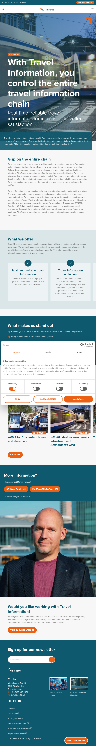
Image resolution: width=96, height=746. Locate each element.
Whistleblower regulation (19, 728)
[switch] (36, 389)
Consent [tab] (16, 352)
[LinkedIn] (9, 701)
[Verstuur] (52, 660)
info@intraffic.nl (18, 695)
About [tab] (79, 352)
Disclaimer (12, 713)
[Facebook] (14, 701)
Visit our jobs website (22, 630)
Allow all (78, 399)
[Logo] (47, 9)
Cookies (11, 708)
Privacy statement (15, 718)
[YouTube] (19, 701)
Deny (17, 399)
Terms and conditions (17, 723)
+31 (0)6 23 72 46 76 (21, 496)
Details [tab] (48, 352)
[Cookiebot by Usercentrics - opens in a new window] (82, 345)
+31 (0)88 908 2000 (19, 692)
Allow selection (48, 399)
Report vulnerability (16, 733)
